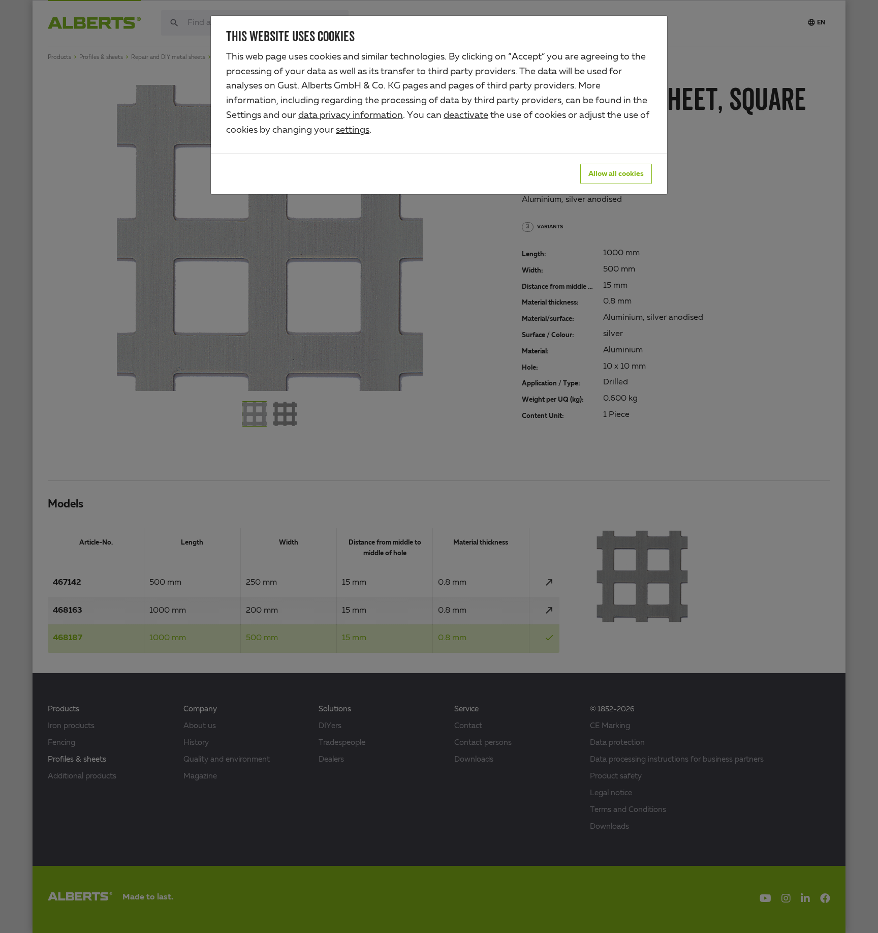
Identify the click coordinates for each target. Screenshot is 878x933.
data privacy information (350, 115)
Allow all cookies (616, 173)
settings (352, 130)
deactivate (466, 115)
